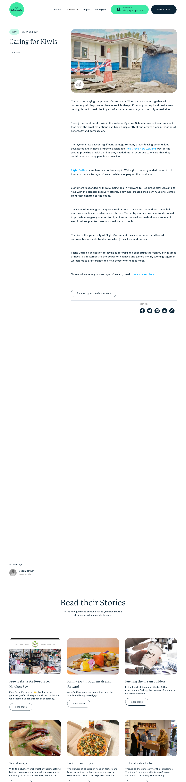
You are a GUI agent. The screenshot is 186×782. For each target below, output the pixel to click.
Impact (87, 9)
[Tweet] (149, 310)
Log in (103, 9)
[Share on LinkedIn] (157, 310)
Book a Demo (164, 9)
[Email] (164, 310)
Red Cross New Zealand (141, 148)
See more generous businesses (94, 293)
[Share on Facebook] (142, 310)
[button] (72, 9)
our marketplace (144, 274)
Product (57, 9)
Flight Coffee (79, 170)
